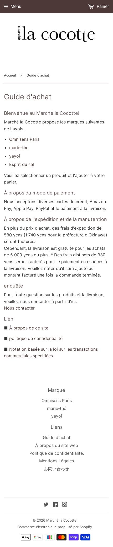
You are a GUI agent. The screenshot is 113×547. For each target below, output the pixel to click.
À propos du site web (56, 445)
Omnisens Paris (24, 139)
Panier (102, 6)
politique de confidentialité (36, 338)
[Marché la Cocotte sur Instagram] (64, 505)
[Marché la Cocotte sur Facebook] (55, 505)
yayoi (14, 156)
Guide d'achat (56, 437)
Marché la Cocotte (61, 520)
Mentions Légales (56, 460)
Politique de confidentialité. (56, 453)
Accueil (10, 75)
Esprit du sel (21, 164)
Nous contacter (19, 308)
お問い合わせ (56, 468)
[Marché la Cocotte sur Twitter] (46, 505)
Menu (16, 6)
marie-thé (56, 408)
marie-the (18, 147)
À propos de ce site (28, 328)
